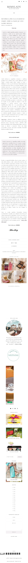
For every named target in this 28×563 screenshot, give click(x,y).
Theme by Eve (18, 561)
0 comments (14, 246)
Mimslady (14, 6)
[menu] (2, 1)
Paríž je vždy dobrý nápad (14, 137)
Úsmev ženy (14, 28)
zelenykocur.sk (16, 75)
